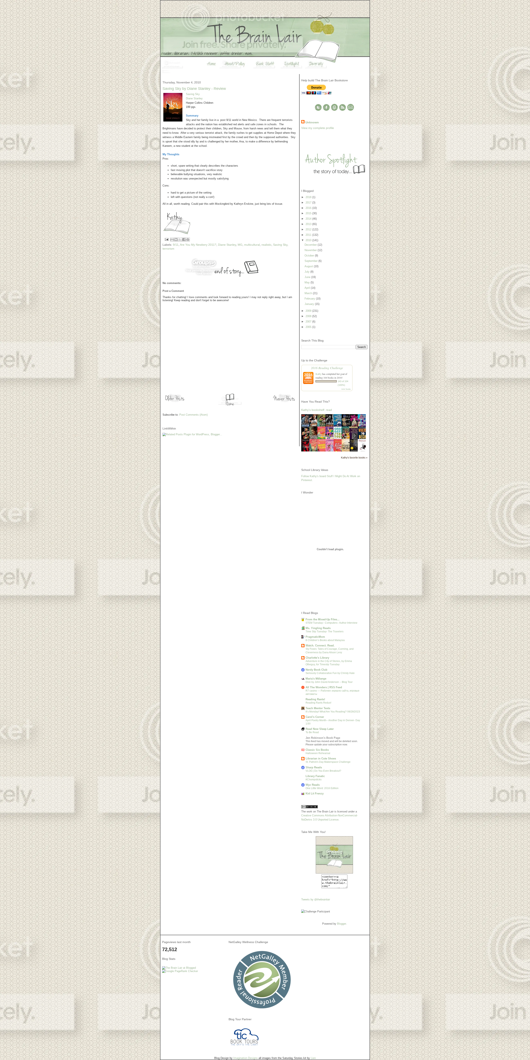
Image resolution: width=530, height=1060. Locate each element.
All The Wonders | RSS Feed (324, 687)
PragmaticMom (315, 636)
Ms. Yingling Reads (318, 628)
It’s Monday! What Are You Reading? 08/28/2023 (333, 711)
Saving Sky (193, 94)
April (308, 287)
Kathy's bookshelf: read (316, 409)
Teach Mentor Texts (318, 708)
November (311, 250)
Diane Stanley (194, 98)
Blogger (341, 923)
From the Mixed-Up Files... (323, 619)
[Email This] (172, 239)
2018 (309, 197)
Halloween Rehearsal (318, 753)
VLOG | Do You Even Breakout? (323, 770)
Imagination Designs (245, 1058)
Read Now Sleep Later (320, 728)
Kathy (319, 373)
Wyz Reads (313, 784)
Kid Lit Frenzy (315, 793)
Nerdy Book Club (316, 669)
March (309, 293)
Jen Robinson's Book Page (323, 737)
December (311, 244)
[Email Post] (166, 239)
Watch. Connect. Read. (320, 645)
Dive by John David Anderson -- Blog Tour (329, 682)
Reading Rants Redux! (318, 702)
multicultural (252, 244)
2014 (309, 218)
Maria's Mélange (316, 678)
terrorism (168, 248)
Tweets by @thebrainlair (315, 899)
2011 (309, 234)
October (310, 255)
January (310, 304)
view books (346, 388)
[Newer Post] (284, 402)
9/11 (175, 244)
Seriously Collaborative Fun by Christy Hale (330, 673)
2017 (309, 202)
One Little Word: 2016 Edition (322, 788)
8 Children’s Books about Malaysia (325, 640)
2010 (309, 240)
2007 (309, 321)
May (308, 282)
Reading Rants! (315, 699)
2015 (309, 213)
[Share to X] (180, 239)
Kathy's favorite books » (354, 457)
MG (240, 244)
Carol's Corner (315, 716)
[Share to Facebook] (184, 239)
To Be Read (312, 732)
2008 (309, 316)
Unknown (312, 122)
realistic (266, 244)
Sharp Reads (314, 767)
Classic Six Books (317, 749)
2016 (309, 207)
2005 (309, 326)
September (311, 260)
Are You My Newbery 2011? (198, 244)
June (308, 277)
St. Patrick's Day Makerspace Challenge (328, 761)
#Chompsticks (314, 779)
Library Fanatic (315, 776)
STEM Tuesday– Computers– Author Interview (331, 622)
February (310, 298)
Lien (313, 1058)
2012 (309, 229)
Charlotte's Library (317, 657)
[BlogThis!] (176, 239)
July (307, 271)
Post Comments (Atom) (193, 414)
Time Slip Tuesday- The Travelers (324, 631)
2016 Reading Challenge (327, 368)
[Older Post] (175, 402)
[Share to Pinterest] (188, 239)
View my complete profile (317, 128)
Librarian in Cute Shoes (321, 758)
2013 (309, 224)
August (309, 266)
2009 (309, 310)
